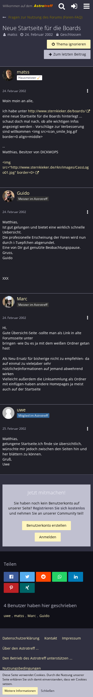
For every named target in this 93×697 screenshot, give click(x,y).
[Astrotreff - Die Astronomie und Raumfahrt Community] (27, 6)
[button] (87, 6)
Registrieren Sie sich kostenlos (59, 508)
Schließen (47, 691)
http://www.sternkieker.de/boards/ (57, 111)
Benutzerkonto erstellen (46, 525)
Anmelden (47, 537)
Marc (32, 615)
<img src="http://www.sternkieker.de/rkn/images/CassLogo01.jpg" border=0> (45, 167)
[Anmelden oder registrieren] (74, 6)
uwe (7, 615)
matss (12, 34)
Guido (44, 615)
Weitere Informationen (20, 691)
